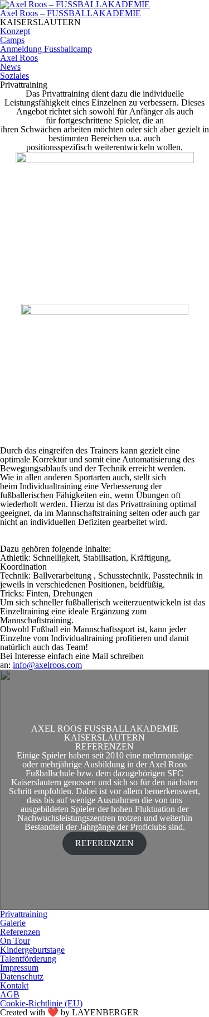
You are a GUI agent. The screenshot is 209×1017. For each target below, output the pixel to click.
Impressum (19, 967)
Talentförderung (28, 958)
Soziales (14, 75)
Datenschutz (21, 976)
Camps (12, 40)
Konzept (15, 31)
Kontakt (14, 985)
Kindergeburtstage (32, 949)
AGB (10, 994)
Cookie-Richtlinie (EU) (41, 1003)
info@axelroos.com (47, 665)
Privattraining (23, 914)
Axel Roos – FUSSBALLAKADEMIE (70, 13)
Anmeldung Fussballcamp (46, 49)
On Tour (15, 941)
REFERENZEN (104, 843)
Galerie (13, 923)
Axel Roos (19, 58)
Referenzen (20, 932)
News (10, 66)
